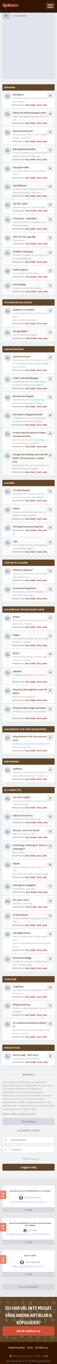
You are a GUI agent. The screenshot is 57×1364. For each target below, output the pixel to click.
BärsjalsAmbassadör (24, 149)
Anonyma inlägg (22, 957)
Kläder (16, 863)
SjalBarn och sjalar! (23, 309)
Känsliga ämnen (22, 932)
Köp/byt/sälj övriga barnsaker (29, 707)
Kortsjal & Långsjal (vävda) (28, 414)
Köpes (16, 616)
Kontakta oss (41, 1347)
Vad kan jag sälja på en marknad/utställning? (30, 1191)
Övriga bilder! (20, 331)
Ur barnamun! (20, 914)
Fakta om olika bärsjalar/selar (29, 112)
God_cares (42, 105)
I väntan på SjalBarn (16, 562)
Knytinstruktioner (23, 130)
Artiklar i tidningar (23, 251)
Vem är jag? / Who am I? (26, 1054)
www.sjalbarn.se (23, 258)
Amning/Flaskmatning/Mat (28, 526)
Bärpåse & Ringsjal (23, 396)
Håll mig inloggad (30, 1158)
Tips (15, 541)
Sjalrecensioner (14, 349)
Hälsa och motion (23, 815)
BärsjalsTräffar (21, 167)
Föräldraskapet (21, 490)
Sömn (16, 508)
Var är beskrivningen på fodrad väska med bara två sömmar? (30, 1224)
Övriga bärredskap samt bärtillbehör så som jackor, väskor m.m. (29, 458)
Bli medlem (28, 1121)
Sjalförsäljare (20, 269)
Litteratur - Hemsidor (25, 218)
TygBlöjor (10, 979)
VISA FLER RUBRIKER (28, 1287)
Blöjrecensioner (22, 1004)
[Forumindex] (6, 16)
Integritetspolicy (27, 1113)
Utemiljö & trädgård (24, 885)
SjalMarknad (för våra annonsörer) (25, 729)
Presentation (12, 1047)
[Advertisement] (28, 48)
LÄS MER (28, 1210)
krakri (33, 105)
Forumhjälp (19, 284)
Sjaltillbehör (20, 185)
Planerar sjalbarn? (23, 569)
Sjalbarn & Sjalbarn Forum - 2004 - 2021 (28, 1356)
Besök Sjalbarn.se (28, 1331)
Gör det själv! (20, 203)
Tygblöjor (18, 986)
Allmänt (17, 671)
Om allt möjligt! (21, 797)
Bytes (16, 653)
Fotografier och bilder (18, 302)
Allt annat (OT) (12, 789)
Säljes (16, 634)
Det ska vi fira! (21, 899)
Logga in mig (28, 1167)
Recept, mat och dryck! (26, 830)
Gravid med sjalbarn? (24, 588)
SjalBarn (9, 482)
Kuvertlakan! (30, 1256)
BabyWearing (11, 761)
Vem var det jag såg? (24, 236)
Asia (27, 105)
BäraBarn (9, 87)
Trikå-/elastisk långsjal (25, 378)
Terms (30, 1347)
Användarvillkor (9, 1113)
